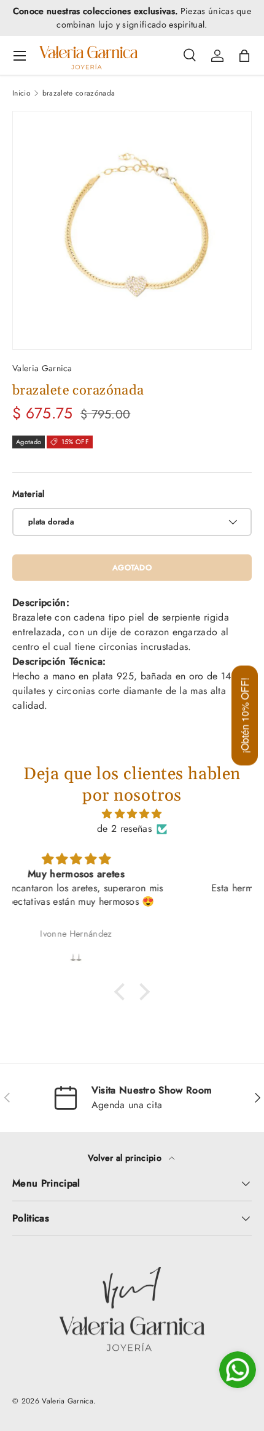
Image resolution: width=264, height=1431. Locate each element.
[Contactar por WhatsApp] (237, 1369)
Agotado (132, 567)
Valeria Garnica (42, 368)
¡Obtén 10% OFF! (245, 715)
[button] (244, 55)
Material (28, 494)
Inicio (21, 93)
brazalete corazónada (78, 93)
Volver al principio (126, 1158)
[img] (132, 813)
